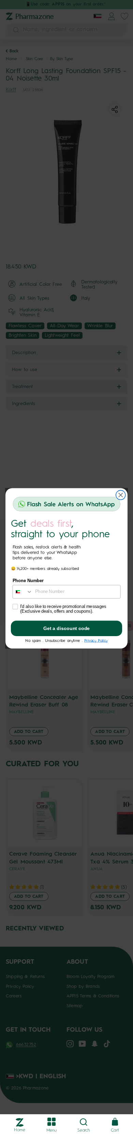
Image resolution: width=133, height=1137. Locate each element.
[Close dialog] (120, 495)
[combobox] (22, 591)
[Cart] (115, 1122)
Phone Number (28, 581)
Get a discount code (66, 628)
